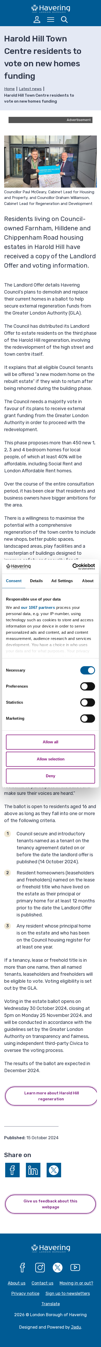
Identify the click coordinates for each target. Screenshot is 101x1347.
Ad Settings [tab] (62, 581)
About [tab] (87, 581)
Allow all (50, 742)
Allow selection (50, 759)
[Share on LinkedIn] (33, 1170)
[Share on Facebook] (12, 1170)
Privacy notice (25, 1293)
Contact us (42, 1283)
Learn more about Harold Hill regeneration (51, 1096)
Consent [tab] (13, 581)
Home (9, 89)
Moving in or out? (76, 1283)
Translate (50, 1303)
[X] (58, 1267)
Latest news (30, 89)
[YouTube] (75, 1267)
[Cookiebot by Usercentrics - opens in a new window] (72, 566)
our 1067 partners (38, 607)
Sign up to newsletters (68, 1293)
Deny (50, 776)
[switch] (87, 686)
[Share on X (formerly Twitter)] (54, 1170)
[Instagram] (40, 1267)
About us (16, 1283)
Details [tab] (36, 581)
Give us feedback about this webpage (50, 1204)
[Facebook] (22, 1267)
